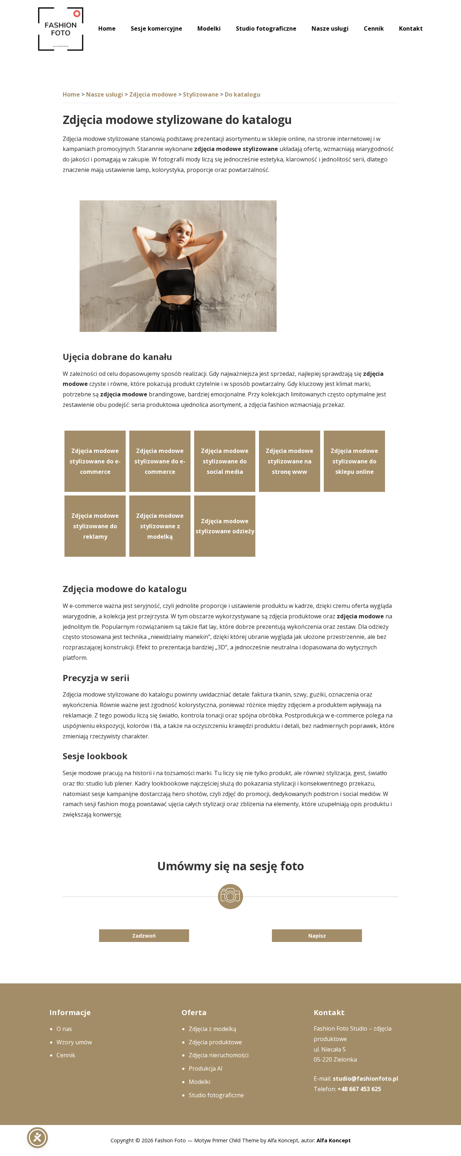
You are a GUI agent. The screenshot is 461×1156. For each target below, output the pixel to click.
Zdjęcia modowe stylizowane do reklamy (95, 526)
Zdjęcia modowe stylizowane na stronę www (289, 461)
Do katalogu (242, 94)
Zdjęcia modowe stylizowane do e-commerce (95, 461)
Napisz (317, 935)
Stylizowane (201, 94)
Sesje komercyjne (156, 28)
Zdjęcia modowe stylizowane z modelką (160, 526)
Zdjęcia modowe (153, 94)
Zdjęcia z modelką (212, 1029)
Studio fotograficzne (266, 28)
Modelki (209, 28)
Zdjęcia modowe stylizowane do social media (225, 461)
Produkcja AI (206, 1068)
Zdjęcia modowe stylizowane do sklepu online (354, 461)
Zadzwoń (144, 935)
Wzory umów (74, 1042)
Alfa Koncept (334, 1140)
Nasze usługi (330, 28)
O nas (64, 1029)
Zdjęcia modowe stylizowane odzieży (225, 526)
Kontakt (411, 28)
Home (107, 28)
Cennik (374, 28)
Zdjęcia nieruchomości (219, 1055)
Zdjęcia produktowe (215, 1042)
